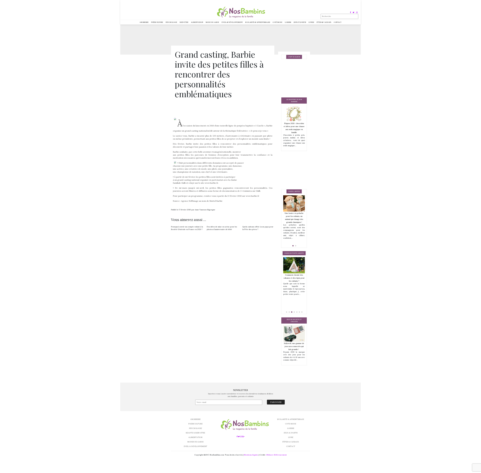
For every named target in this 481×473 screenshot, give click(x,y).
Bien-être (184, 22)
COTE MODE (290, 424)
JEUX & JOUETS (290, 433)
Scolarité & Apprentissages (257, 22)
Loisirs (288, 22)
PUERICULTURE (195, 424)
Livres (311, 22)
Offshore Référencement (276, 455)
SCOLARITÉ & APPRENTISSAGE (290, 419)
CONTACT (290, 446)
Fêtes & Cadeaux (324, 22)
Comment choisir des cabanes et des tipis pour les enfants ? (294, 278)
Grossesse (144, 22)
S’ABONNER (275, 402)
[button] (292, 246)
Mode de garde (212, 22)
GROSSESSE (195, 419)
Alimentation (197, 22)
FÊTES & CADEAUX (290, 442)
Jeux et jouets (300, 22)
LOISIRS (290, 428)
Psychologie (171, 22)
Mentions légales (251, 455)
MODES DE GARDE (195, 442)
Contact (337, 22)
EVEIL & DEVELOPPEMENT (195, 446)
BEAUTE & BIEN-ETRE (195, 433)
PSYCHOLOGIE (195, 428)
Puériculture (157, 22)
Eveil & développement (232, 22)
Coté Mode (277, 22)
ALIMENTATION (195, 437)
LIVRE (290, 437)
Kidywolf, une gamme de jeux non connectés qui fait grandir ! (294, 346)
